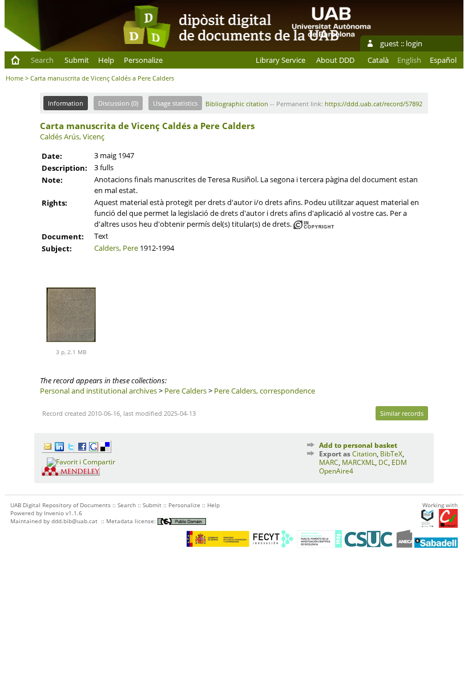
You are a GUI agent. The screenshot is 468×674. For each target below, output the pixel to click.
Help (106, 60)
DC (383, 462)
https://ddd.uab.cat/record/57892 (373, 103)
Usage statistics (175, 103)
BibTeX (391, 454)
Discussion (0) (118, 103)
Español (443, 60)
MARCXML (358, 462)
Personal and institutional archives (98, 391)
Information (65, 103)
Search (42, 60)
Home (14, 78)
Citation (364, 454)
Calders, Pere (116, 248)
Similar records (401, 413)
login (414, 43)
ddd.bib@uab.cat (74, 521)
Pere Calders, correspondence (264, 391)
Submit (76, 60)
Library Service (280, 60)
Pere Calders (185, 391)
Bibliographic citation (236, 103)
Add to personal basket (358, 445)
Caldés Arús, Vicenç (72, 136)
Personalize (143, 60)
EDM (399, 462)
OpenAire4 (336, 471)
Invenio (54, 513)
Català (378, 60)
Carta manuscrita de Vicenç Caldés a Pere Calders (147, 125)
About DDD (335, 60)
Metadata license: (132, 521)
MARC (328, 462)
